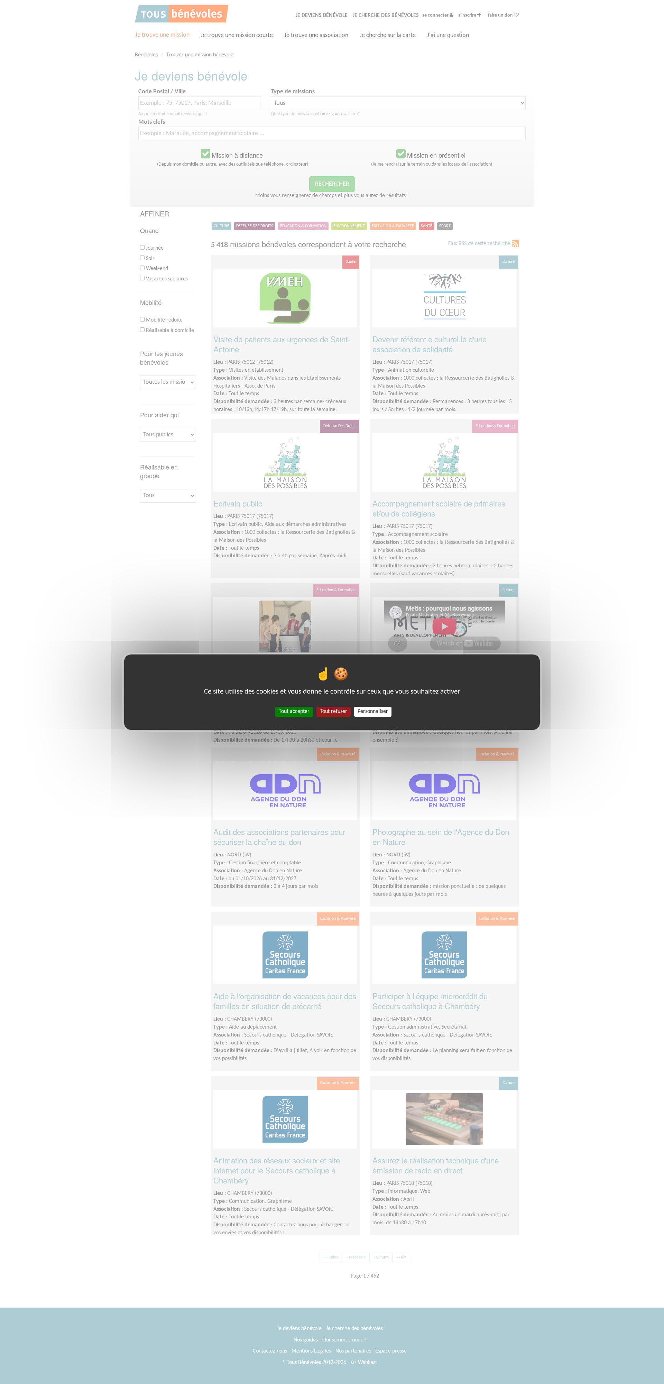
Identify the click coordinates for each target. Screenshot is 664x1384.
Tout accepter (294, 711)
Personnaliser (373, 711)
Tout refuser (333, 711)
